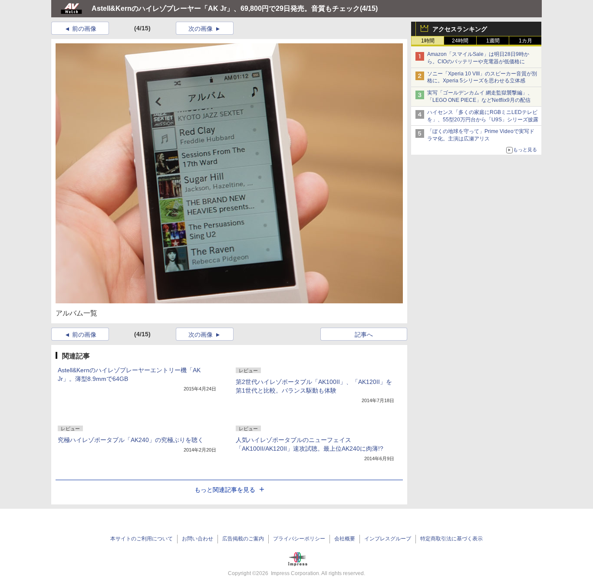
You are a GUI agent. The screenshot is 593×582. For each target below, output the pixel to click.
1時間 (428, 41)
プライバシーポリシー (299, 539)
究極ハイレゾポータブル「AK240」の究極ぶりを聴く (131, 439)
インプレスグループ (387, 539)
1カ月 (525, 41)
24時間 (460, 41)
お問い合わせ (197, 539)
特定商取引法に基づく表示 (451, 539)
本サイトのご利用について (141, 539)
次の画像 (200, 28)
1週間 (493, 41)
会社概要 (344, 539)
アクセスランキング (459, 29)
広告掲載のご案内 (243, 539)
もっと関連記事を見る (224, 489)
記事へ (364, 334)
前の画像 (84, 28)
